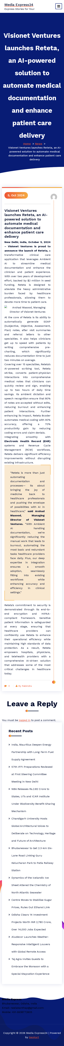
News (38, 143)
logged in (24, 720)
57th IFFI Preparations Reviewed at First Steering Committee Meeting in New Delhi (32, 774)
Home (27, 143)
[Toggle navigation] (58, 6)
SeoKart (34, 1037)
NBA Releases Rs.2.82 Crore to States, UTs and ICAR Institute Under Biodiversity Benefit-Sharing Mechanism (33, 800)
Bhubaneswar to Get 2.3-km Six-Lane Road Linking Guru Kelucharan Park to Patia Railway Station (32, 859)
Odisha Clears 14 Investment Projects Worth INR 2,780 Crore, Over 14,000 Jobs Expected (31, 922)
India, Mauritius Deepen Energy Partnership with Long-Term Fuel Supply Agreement (32, 752)
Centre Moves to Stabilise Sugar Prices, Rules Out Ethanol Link (31, 903)
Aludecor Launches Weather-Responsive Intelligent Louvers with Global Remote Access (30, 944)
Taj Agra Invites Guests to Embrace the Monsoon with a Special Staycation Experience (30, 966)
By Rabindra (25, 686)
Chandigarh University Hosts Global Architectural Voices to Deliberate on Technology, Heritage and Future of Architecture (33, 829)
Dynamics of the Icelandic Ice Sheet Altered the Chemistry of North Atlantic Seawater (31, 885)
